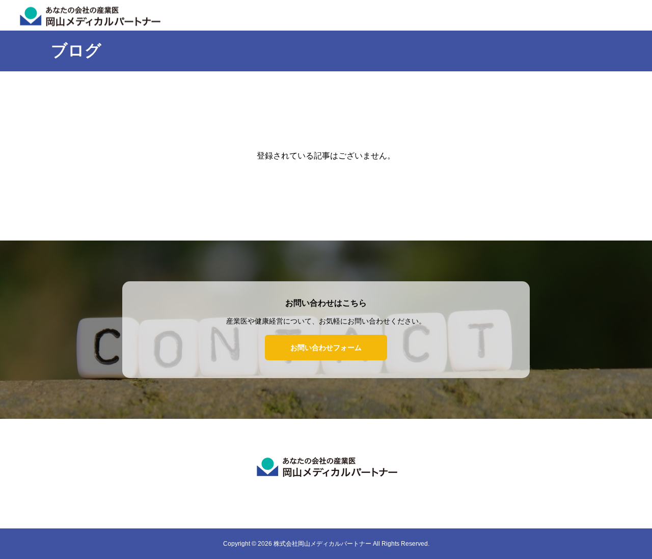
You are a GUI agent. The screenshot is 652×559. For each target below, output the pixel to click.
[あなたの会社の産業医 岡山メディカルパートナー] (326, 466)
